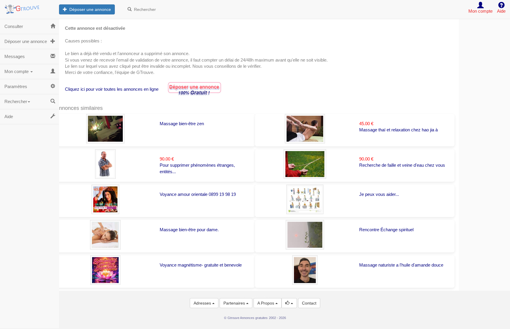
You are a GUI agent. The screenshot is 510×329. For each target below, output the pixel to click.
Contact (309, 303)
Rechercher (144, 9)
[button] (289, 303)
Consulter (13, 26)
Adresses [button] (203, 303)
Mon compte (17, 71)
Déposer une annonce (89, 9)
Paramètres (15, 86)
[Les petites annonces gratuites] (29, 7)
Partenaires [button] (234, 303)
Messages (14, 56)
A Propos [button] (266, 303)
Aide (8, 116)
